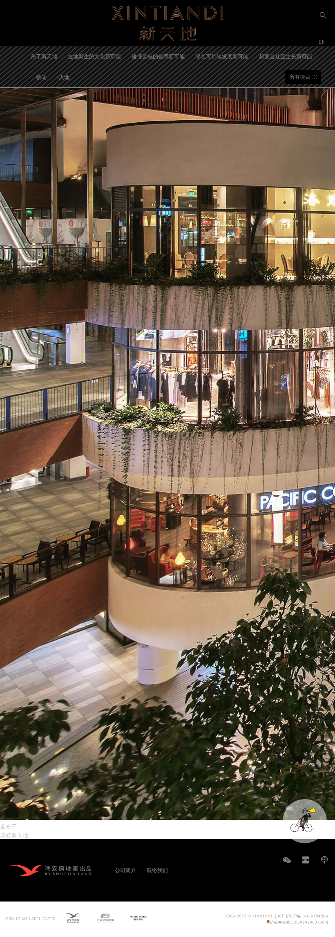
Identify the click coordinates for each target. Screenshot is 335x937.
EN (323, 41)
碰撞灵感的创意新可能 (158, 56)
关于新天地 (44, 56)
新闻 (41, 77)
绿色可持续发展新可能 (221, 56)
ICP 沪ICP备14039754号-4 (303, 916)
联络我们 (157, 870)
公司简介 (125, 870)
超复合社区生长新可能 (285, 56)
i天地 (63, 77)
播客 (324, 859)
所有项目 (299, 76)
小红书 (305, 859)
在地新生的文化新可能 (94, 56)
